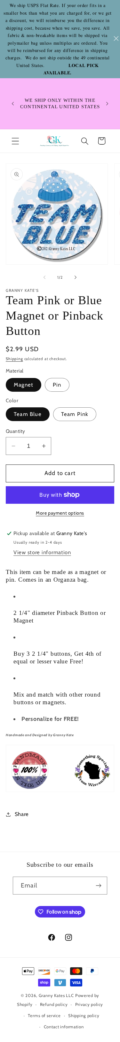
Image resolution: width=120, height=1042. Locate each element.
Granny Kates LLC (56, 995)
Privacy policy (89, 1004)
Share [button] (22, 814)
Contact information (64, 1026)
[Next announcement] (107, 104)
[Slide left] (44, 277)
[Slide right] (75, 277)
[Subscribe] (98, 886)
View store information (42, 552)
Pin (57, 384)
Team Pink (75, 414)
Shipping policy (84, 1015)
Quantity (15, 431)
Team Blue (28, 414)
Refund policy (54, 1004)
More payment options (60, 513)
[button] (15, 140)
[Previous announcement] (13, 104)
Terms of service (44, 1015)
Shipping (14, 358)
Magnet (23, 384)
